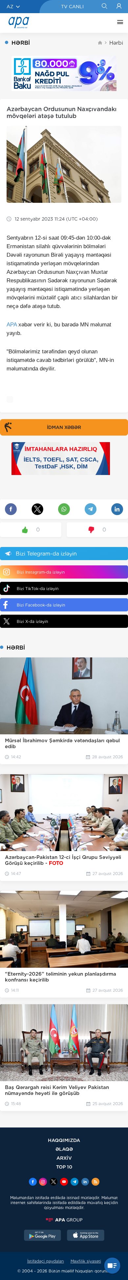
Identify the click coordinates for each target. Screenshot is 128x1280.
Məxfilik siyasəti (86, 1261)
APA (12, 324)
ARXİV (64, 1158)
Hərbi (116, 43)
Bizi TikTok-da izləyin (37, 588)
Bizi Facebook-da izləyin (41, 605)
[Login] (119, 6)
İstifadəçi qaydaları (45, 1261)
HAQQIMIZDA (64, 1140)
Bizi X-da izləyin (32, 621)
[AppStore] (85, 1236)
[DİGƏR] (118, 23)
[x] (53, 1182)
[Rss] (95, 1182)
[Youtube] (64, 1182)
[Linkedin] (85, 1182)
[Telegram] (74, 1182)
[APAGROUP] (64, 1219)
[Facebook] (33, 1182)
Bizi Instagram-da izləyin (41, 572)
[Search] (104, 6)
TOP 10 (64, 1167)
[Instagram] (43, 1182)
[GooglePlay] (42, 1236)
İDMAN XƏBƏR (64, 427)
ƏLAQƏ (64, 1149)
